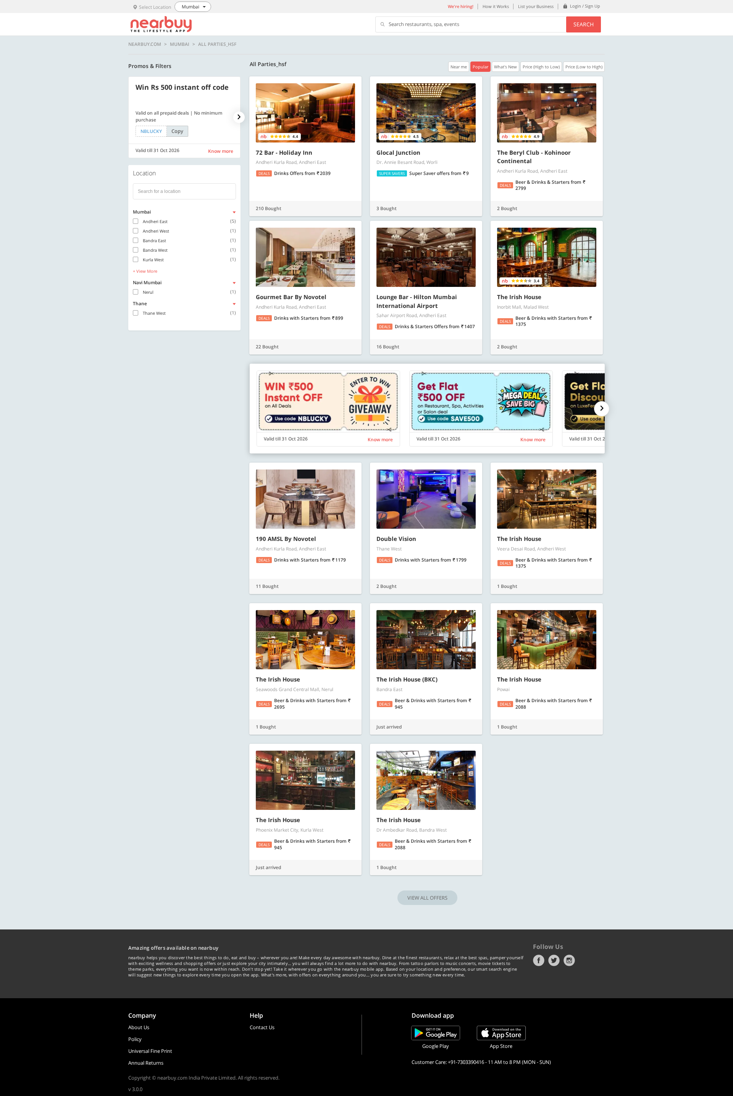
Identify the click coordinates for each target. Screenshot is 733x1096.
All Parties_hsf (217, 44)
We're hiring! (460, 6)
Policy (135, 1039)
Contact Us (262, 1027)
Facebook (538, 960)
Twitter (554, 960)
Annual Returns (145, 1062)
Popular (480, 67)
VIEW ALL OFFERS (427, 897)
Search (583, 24)
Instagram (569, 960)
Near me (458, 67)
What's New (505, 67)
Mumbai (179, 44)
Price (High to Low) (541, 67)
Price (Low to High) (583, 67)
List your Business (536, 6)
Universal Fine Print (150, 1050)
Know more (220, 151)
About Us (138, 1027)
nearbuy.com (144, 44)
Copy (177, 131)
